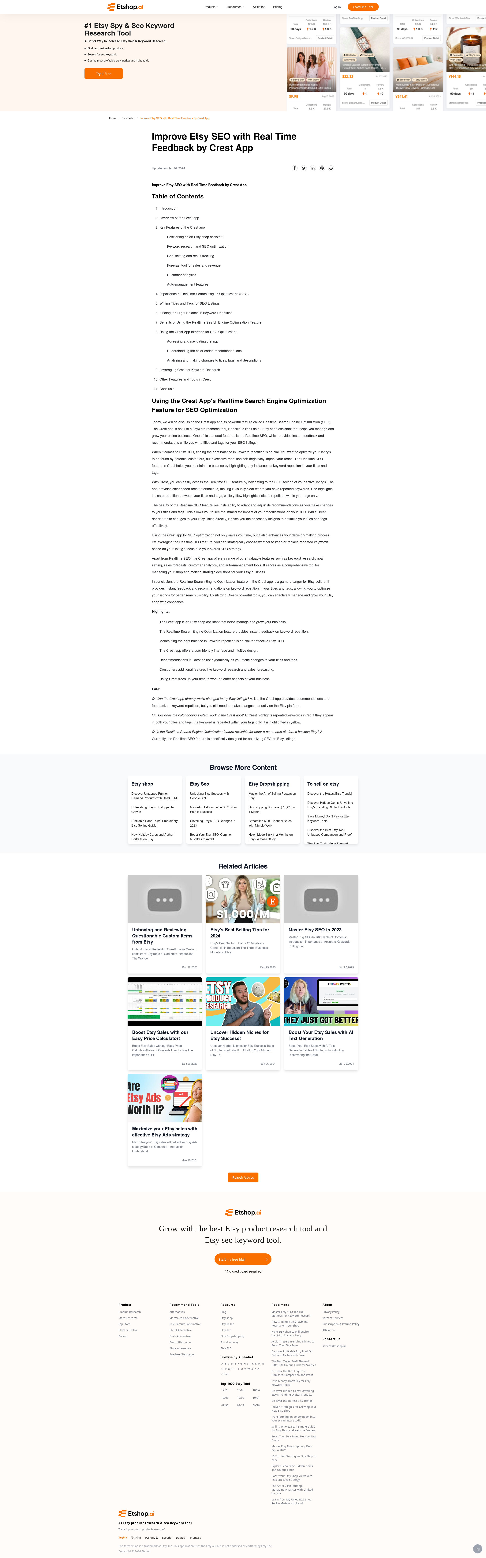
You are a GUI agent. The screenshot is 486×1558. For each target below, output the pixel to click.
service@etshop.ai (334, 1346)
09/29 (240, 1405)
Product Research (129, 1312)
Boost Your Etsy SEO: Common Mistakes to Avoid (211, 836)
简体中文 (136, 1538)
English (122, 1537)
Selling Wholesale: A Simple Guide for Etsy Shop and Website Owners (293, 1428)
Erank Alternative (180, 1342)
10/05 (240, 1390)
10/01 (256, 1398)
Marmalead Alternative (184, 1318)
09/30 (224, 1405)
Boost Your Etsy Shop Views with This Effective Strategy (291, 1478)
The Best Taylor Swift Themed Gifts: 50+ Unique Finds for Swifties (293, 1363)
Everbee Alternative (182, 1354)
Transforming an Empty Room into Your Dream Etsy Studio (293, 1418)
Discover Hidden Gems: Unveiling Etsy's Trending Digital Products (330, 804)
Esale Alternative (180, 1336)
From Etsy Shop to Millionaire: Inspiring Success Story (290, 1333)
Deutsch (181, 1538)
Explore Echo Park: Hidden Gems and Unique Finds (292, 1468)
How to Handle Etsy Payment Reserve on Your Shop (289, 1323)
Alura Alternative (180, 1348)
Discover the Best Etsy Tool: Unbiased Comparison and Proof (329, 832)
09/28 (256, 1405)
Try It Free (103, 73)
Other (225, 1374)
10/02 (240, 1398)
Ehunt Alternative (181, 1330)
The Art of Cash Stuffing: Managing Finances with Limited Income (292, 1489)
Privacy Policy (331, 1312)
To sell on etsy (229, 1342)
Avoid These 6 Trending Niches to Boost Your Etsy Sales (292, 1343)
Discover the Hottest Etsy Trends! (329, 793)
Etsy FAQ (226, 1348)
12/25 (224, 1390)
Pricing (277, 7)
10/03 (224, 1398)
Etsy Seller (128, 118)
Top (477, 1549)
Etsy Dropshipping (232, 1336)
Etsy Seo (226, 1330)
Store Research (128, 1318)
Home (112, 118)
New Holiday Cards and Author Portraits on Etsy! (152, 836)
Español (167, 1538)
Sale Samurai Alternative (185, 1324)
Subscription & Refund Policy (341, 1324)
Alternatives (177, 1312)
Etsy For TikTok (127, 1330)
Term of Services (333, 1318)
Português (151, 1538)
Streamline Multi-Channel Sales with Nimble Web (270, 823)
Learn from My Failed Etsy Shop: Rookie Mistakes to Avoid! (291, 1501)
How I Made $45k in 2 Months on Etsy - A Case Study (271, 836)
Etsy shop (227, 1318)
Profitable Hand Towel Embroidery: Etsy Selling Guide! (154, 823)
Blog (223, 1312)
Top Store (124, 1324)
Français (195, 1538)
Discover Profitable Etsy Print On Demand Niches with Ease (291, 1353)
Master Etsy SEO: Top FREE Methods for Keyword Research (291, 1314)
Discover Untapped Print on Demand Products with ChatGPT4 (154, 795)
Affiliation (259, 7)
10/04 (256, 1390)
